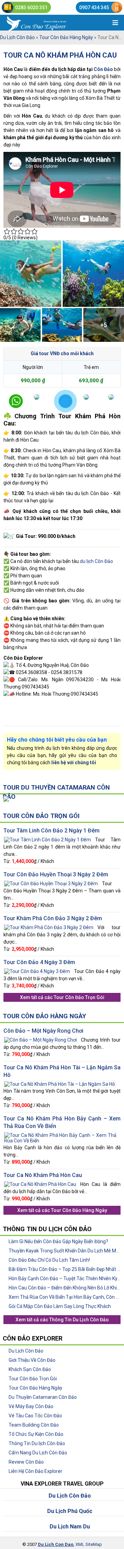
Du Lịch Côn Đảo (17, 37)
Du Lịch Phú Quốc (69, 1511)
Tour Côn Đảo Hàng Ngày (66, 37)
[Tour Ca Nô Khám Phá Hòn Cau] (40, 1183)
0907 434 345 (94, 7)
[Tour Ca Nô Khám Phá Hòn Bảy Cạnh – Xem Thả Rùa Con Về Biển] (60, 1134)
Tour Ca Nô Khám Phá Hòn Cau (60, 55)
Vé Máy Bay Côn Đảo (31, 1406)
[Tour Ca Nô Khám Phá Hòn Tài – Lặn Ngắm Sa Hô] (59, 1083)
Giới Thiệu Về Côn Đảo (32, 1360)
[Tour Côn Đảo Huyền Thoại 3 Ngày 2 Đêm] (51, 883)
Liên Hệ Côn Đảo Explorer (35, 1471)
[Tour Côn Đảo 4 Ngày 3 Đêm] (37, 970)
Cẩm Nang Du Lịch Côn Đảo (38, 1452)
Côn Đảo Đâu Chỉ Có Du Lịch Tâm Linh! (49, 1260)
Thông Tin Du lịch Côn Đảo (37, 1443)
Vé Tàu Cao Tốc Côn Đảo (35, 1415)
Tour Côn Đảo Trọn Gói (41, 815)
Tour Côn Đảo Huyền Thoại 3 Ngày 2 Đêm (55, 874)
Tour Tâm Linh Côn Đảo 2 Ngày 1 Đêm (51, 830)
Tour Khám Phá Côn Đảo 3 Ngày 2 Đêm (52, 918)
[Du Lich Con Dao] (48, 23)
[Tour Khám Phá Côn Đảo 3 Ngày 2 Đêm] (48, 926)
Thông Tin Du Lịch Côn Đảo (79, 1319)
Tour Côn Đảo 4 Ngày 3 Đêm (39, 962)
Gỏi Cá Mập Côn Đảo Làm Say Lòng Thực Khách (60, 1306)
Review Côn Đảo (26, 1462)
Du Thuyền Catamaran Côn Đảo (43, 1397)
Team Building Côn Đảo (34, 1425)
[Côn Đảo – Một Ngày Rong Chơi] (40, 1039)
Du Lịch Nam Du (70, 1526)
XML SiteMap (88, 1544)
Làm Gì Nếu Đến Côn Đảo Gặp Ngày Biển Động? (58, 1241)
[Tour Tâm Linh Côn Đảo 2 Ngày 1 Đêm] (47, 839)
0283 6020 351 (31, 7)
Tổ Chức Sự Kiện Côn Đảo (36, 1434)
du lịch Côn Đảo (96, 561)
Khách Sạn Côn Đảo (30, 1369)
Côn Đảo (103, 69)
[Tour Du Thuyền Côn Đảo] (6, 799)
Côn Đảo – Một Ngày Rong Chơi (43, 1031)
